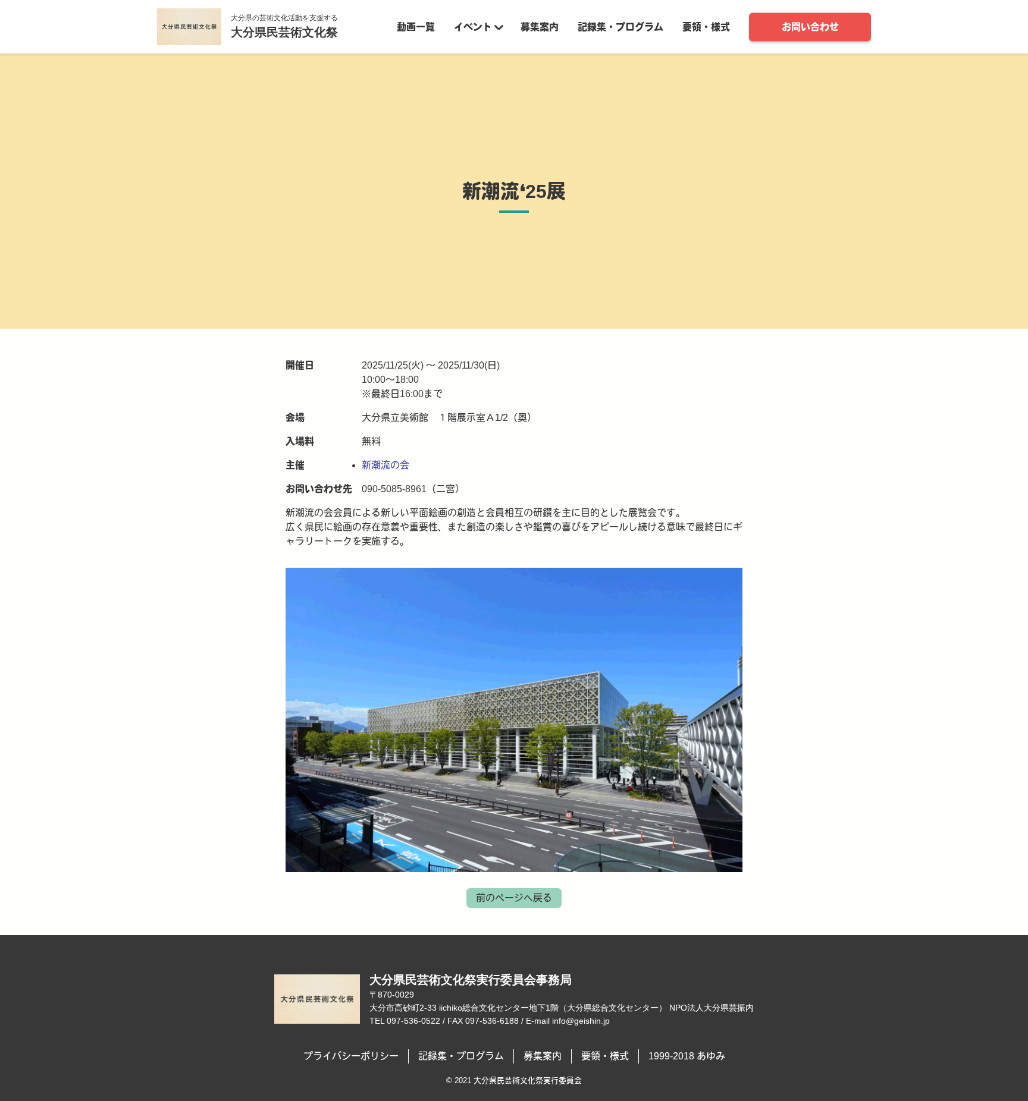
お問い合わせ (810, 26)
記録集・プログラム (620, 26)
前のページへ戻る (514, 898)
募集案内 (540, 26)
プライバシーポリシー (351, 1056)
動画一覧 (416, 26)
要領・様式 (706, 26)
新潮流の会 (385, 465)
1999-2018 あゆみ (686, 1056)
